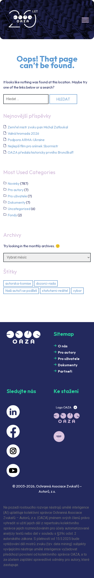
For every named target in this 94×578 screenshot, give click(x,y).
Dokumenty (16, 202)
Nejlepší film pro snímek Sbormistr (33, 146)
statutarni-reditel (55, 290)
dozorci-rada (46, 283)
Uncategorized (19, 209)
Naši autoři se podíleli (21, 290)
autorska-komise (18, 283)
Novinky (13, 183)
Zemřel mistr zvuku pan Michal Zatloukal (38, 127)
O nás (63, 346)
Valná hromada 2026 (23, 133)
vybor (77, 290)
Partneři (65, 371)
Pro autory (16, 190)
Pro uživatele (17, 196)
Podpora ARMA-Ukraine (26, 140)
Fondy (12, 215)
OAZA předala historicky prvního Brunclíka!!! (40, 152)
